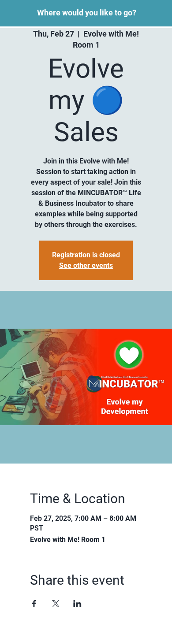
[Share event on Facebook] (34, 603)
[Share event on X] (56, 603)
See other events (86, 265)
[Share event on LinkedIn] (77, 603)
